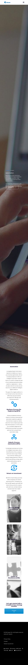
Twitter (19, 648)
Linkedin (7, 648)
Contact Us (14, 611)
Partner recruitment (8, 643)
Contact (6, 641)
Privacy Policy (7, 639)
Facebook (13, 648)
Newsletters (18, 650)
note (11, 650)
